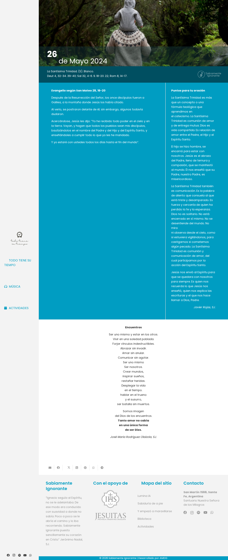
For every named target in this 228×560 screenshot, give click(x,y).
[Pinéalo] (85, 467)
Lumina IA (144, 496)
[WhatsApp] (30, 555)
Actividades (146, 526)
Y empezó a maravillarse (155, 511)
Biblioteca (144, 519)
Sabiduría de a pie (150, 503)
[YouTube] (25, 555)
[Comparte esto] (58, 467)
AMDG (163, 558)
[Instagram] (14, 555)
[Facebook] (8, 555)
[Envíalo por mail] (50, 467)
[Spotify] (19, 555)
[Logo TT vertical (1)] (19, 239)
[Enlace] (110, 505)
